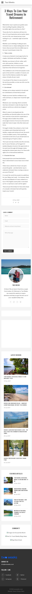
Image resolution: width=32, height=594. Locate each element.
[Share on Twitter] (15, 202)
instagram (9, 579)
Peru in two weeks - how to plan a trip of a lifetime (20, 501)
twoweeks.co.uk (18, 589)
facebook (8, 575)
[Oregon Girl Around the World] (16, 532)
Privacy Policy (20, 591)
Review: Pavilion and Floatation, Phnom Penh (15, 459)
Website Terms (12, 591)
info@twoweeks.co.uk (7, 564)
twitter (22, 575)
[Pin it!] (18, 202)
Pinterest (23, 579)
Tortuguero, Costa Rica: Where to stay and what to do (15, 377)
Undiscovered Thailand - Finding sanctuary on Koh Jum (21, 490)
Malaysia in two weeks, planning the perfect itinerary (20, 512)
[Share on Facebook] (13, 202)
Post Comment (8, 251)
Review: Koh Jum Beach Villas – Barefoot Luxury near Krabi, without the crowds (15, 404)
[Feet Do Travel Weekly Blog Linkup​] (16, 536)
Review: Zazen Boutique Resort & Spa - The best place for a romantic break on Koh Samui (16, 431)
